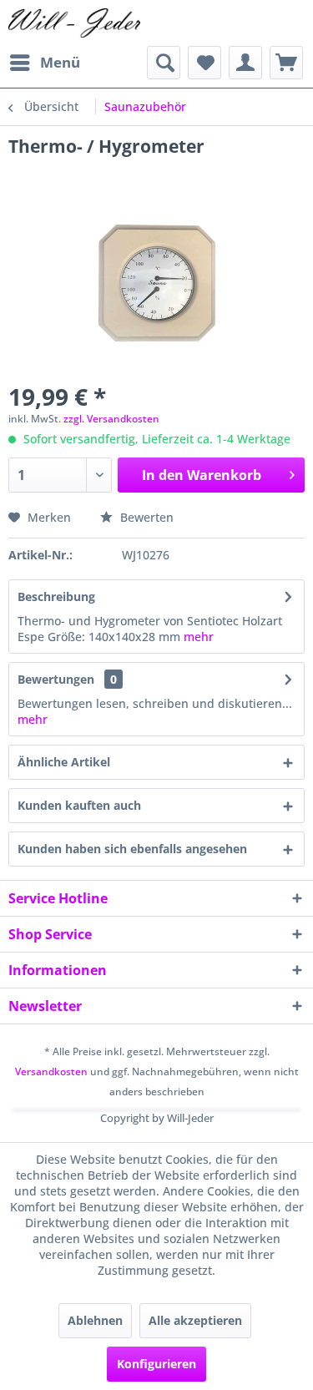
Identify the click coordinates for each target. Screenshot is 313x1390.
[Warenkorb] (286, 62)
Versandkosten (51, 1071)
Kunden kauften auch (79, 805)
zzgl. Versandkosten (111, 419)
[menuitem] (44, 62)
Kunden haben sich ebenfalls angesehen (132, 849)
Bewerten (145, 517)
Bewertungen (56, 679)
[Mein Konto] (245, 62)
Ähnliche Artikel (64, 762)
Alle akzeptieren (195, 1320)
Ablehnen (95, 1320)
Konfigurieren (156, 1364)
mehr (199, 636)
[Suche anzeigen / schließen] (163, 62)
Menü (60, 62)
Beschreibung (56, 596)
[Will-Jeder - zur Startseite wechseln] (74, 23)
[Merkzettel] (204, 62)
